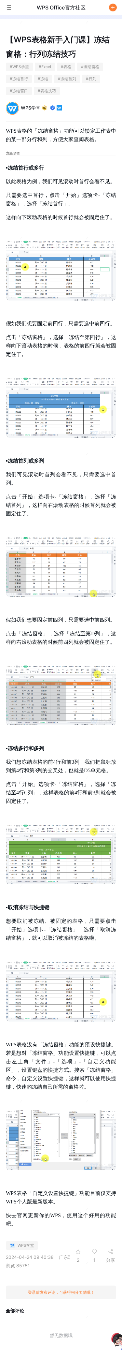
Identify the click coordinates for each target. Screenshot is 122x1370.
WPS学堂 (30, 107)
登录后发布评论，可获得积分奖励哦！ (61, 1292)
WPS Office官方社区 (61, 7)
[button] (113, 7)
